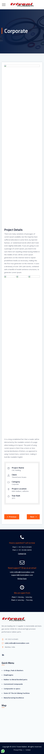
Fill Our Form (22, 578)
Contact (28, 750)
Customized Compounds (13, 684)
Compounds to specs (12, 689)
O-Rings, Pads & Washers (13, 670)
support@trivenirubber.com (22, 575)
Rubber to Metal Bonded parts (15, 679)
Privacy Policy (18, 750)
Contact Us (22, 553)
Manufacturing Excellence (14, 698)
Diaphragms (8, 675)
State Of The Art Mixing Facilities (17, 693)
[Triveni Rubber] (22, 4)
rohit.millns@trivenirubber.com (22, 572)
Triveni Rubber (21, 747)
